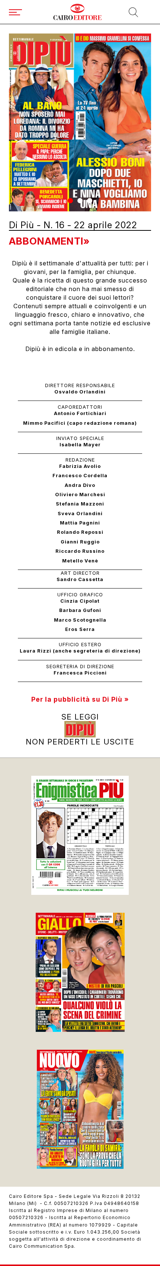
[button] (70, 201)
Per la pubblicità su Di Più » (80, 699)
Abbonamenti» (49, 241)
